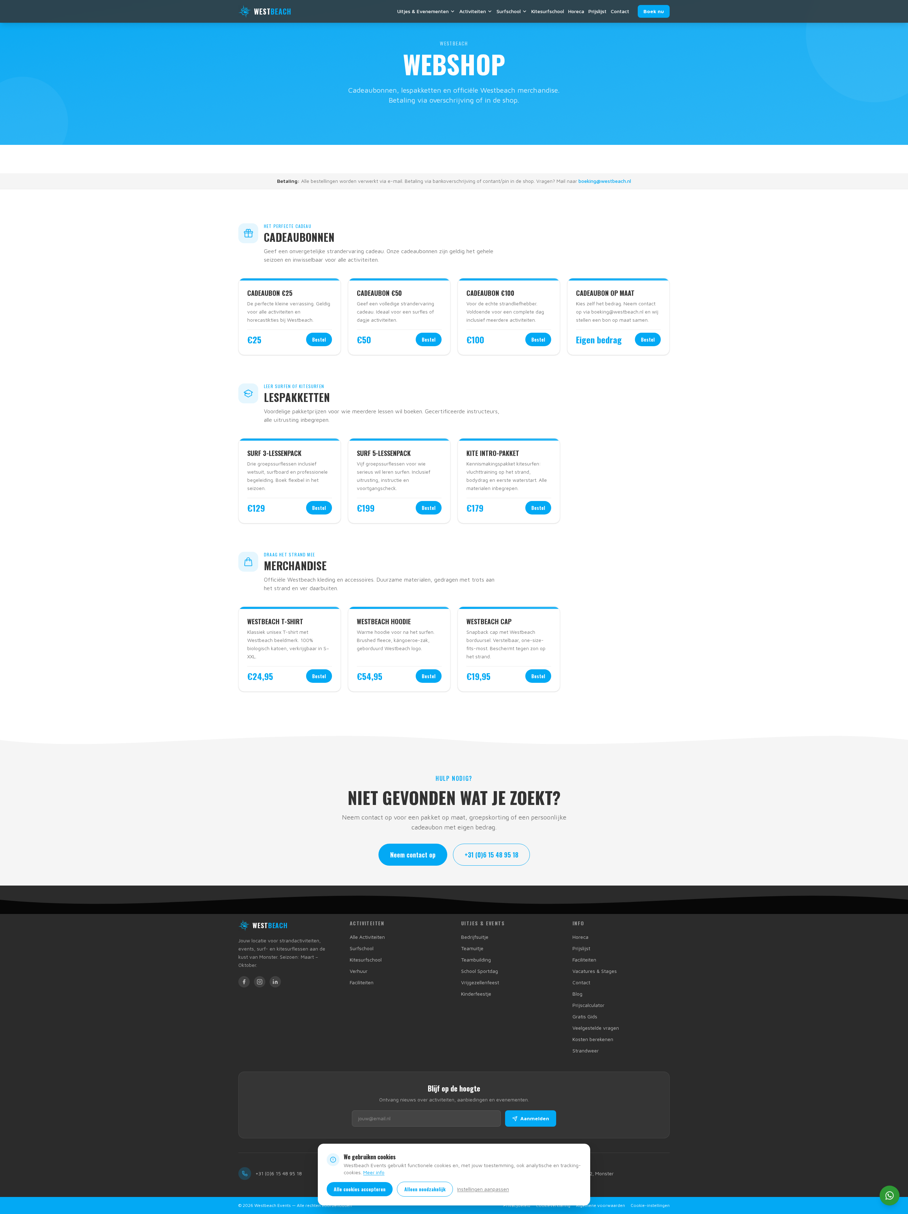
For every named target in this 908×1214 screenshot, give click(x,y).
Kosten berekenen (592, 1039)
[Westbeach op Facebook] (244, 981)
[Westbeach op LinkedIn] (275, 981)
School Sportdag (479, 971)
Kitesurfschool (547, 11)
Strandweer (585, 1050)
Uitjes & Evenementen (423, 11)
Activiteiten (472, 11)
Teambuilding (476, 960)
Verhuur (358, 971)
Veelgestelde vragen (595, 1028)
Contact (620, 11)
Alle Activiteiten (367, 937)
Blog (577, 994)
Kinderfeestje (476, 994)
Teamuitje (472, 948)
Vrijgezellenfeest (480, 982)
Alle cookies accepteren (360, 1189)
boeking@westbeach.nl (604, 181)
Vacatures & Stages (594, 971)
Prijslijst (597, 11)
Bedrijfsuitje (474, 937)
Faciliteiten (361, 982)
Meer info (373, 1172)
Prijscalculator (588, 1005)
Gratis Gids (584, 1016)
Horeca (576, 11)
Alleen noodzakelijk (424, 1189)
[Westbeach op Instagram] (259, 981)
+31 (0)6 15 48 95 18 (491, 854)
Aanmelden (534, 1118)
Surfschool (509, 11)
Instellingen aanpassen (483, 1189)
